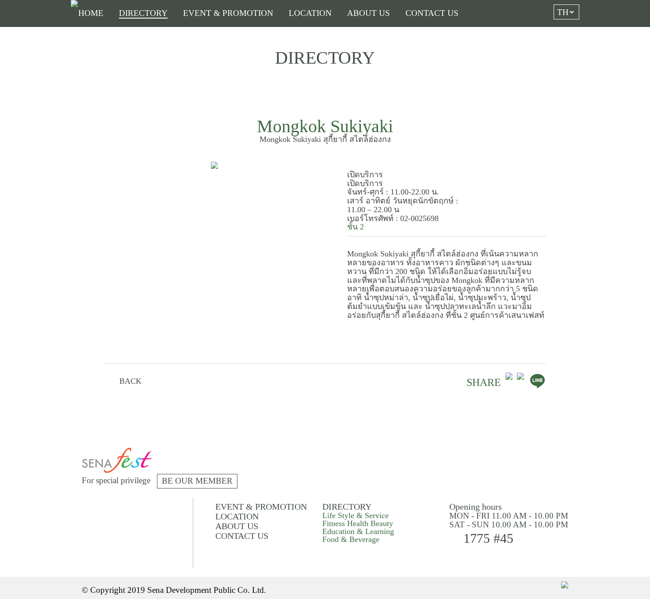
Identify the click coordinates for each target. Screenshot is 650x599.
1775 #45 (488, 538)
